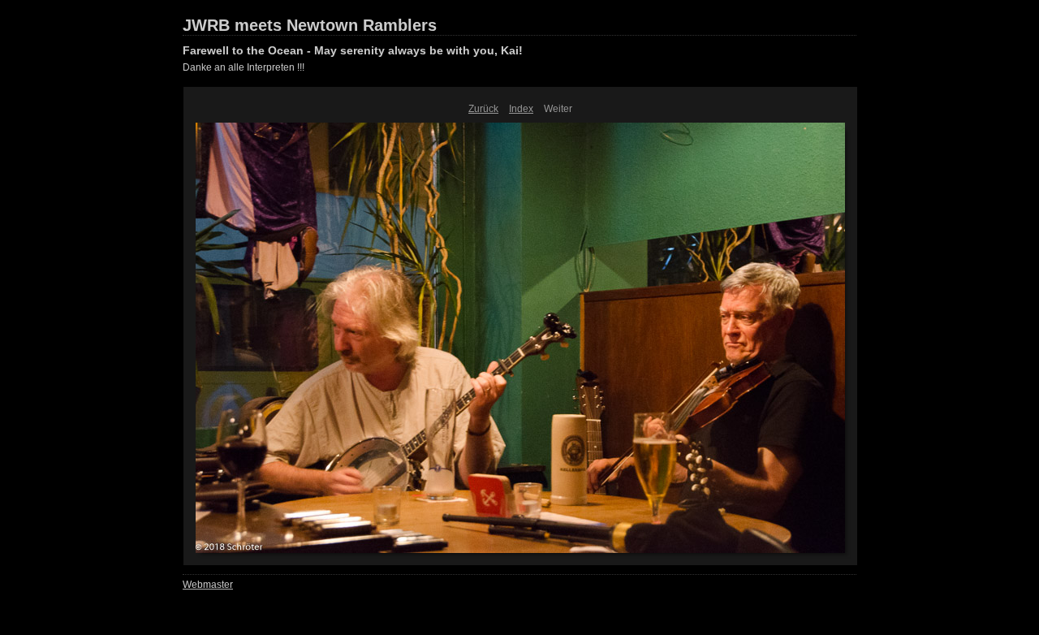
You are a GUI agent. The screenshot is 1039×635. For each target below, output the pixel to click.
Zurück (483, 108)
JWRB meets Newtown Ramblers (310, 25)
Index (521, 108)
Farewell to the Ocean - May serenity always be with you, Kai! (353, 50)
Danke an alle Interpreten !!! (243, 67)
